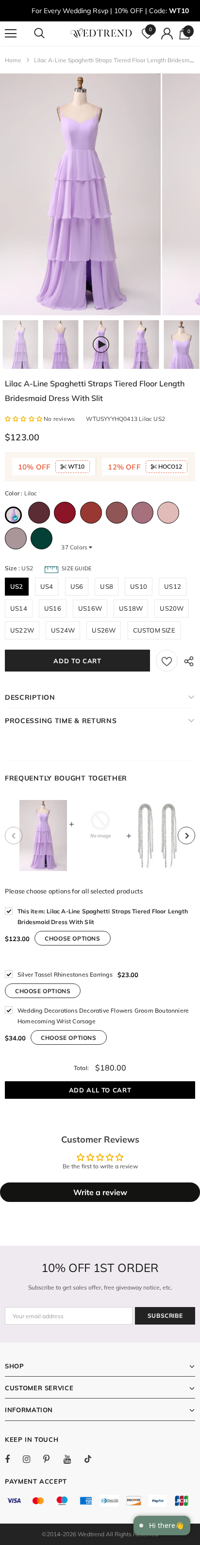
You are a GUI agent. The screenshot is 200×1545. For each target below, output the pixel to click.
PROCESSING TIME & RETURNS (61, 720)
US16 (52, 608)
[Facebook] (13, 1459)
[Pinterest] (52, 1459)
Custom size (154, 630)
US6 (76, 586)
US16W (90, 608)
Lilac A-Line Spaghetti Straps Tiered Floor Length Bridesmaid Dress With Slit (102, 917)
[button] (24, 418)
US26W (104, 630)
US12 (172, 586)
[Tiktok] (92, 1459)
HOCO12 (169, 466)
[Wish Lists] (167, 661)
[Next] (186, 835)
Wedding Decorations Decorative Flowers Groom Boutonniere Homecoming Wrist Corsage (103, 1016)
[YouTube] (72, 1459)
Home (13, 60)
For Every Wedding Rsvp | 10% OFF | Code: (110, 10)
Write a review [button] (100, 1192)
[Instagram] (31, 1459)
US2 (16, 586)
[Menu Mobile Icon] (11, 33)
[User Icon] (167, 33)
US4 (46, 586)
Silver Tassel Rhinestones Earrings (65, 974)
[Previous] (13, 835)
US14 (18, 608)
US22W (22, 630)
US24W (63, 630)
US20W (171, 608)
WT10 (75, 466)
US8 (106, 586)
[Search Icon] (48, 33)
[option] (80, 194)
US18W (131, 608)
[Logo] (101, 33)
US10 (138, 586)
